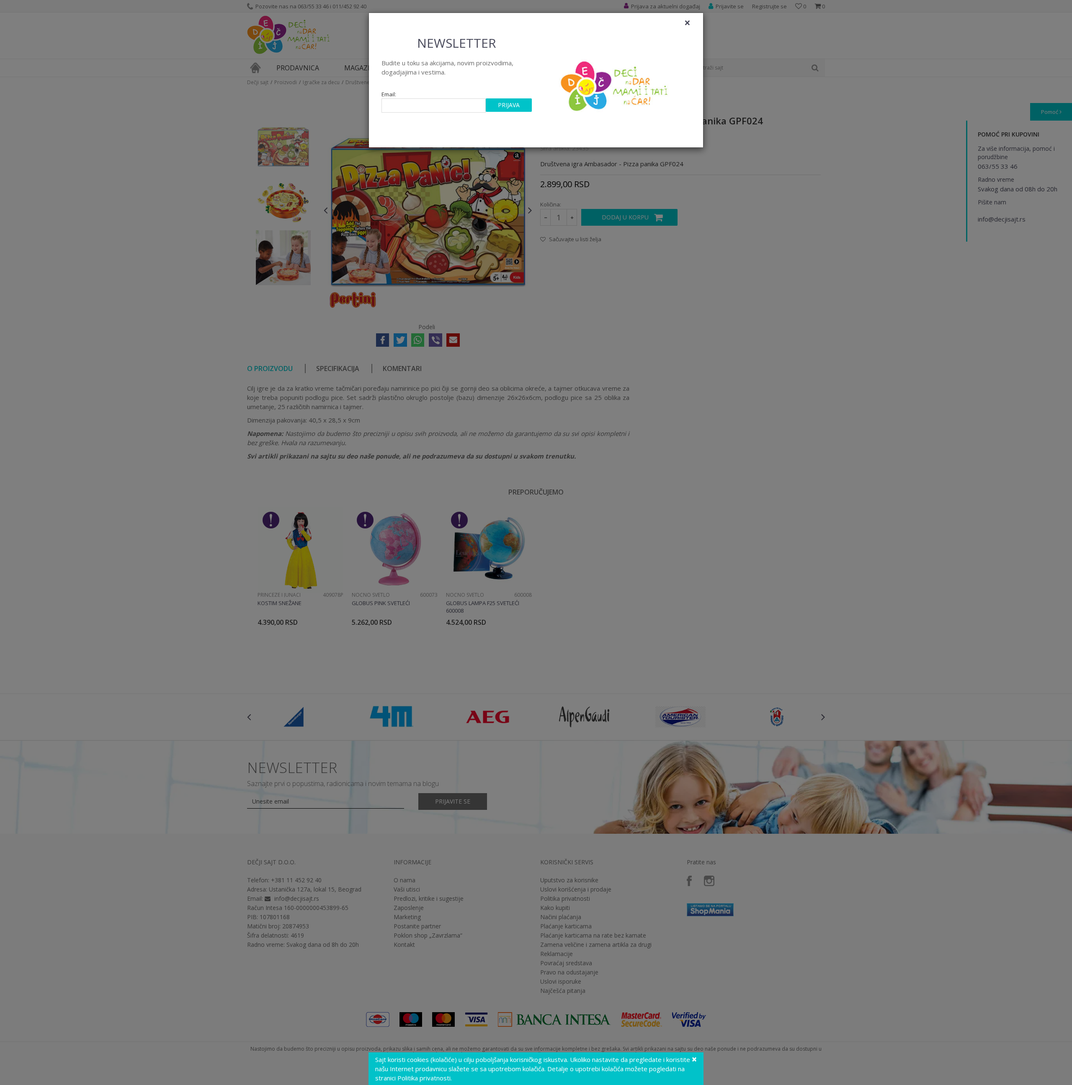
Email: (388, 94)
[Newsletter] (615, 84)
